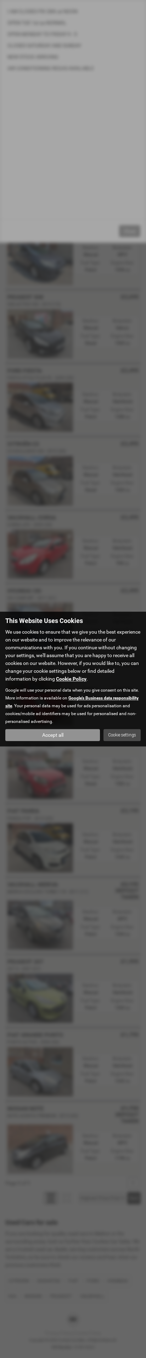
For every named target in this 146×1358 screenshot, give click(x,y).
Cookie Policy (71, 679)
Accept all (52, 735)
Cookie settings (122, 735)
